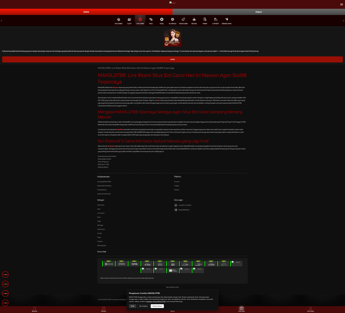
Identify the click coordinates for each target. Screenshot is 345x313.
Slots (129, 24)
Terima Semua (157, 306)
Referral (176, 190)
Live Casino (140, 24)
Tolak (132, 306)
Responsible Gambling (104, 186)
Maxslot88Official (184, 210)
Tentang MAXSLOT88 (104, 182)
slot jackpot (111, 146)
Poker (205, 24)
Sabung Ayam (226, 24)
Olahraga (172, 24)
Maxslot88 (119, 129)
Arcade (194, 24)
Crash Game (183, 24)
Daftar (86, 11)
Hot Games (118, 24)
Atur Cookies (143, 306)
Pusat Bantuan (102, 190)
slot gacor (115, 87)
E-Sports (216, 24)
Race (151, 24)
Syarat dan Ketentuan (104, 194)
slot (159, 100)
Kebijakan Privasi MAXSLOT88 (155, 301)
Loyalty (176, 186)
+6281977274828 (185, 205)
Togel (162, 24)
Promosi (176, 182)
